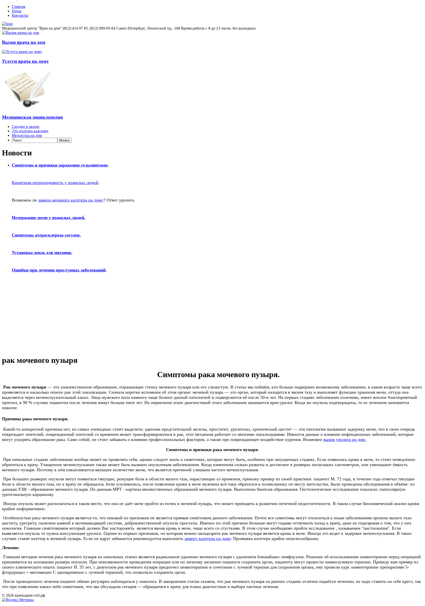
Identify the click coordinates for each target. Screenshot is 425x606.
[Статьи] (27, 107)
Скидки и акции (25, 126)
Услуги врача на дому (25, 61)
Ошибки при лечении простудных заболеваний (59, 270)
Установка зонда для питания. (42, 252)
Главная (18, 6)
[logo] (7, 24)
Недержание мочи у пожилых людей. (48, 217)
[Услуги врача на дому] (22, 52)
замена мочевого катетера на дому (70, 200)
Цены (16, 11)
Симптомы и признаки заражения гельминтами (59, 165)
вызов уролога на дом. (344, 439)
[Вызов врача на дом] (20, 33)
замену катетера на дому (207, 538)
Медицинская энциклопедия (32, 117)
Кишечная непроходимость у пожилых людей (55, 182)
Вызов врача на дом (23, 42)
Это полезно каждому (30, 131)
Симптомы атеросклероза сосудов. (46, 235)
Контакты (20, 15)
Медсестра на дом (27, 135)
